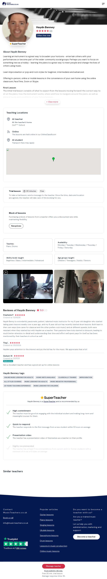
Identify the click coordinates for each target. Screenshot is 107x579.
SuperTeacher (49, 401)
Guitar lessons (47, 514)
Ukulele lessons (47, 530)
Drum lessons (46, 540)
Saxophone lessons (49, 535)
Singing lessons (47, 525)
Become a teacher (86, 536)
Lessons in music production (53, 546)
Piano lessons (46, 519)
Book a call (8, 517)
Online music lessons (50, 551)
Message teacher (53, 566)
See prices (16, 226)
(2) (51, 31)
